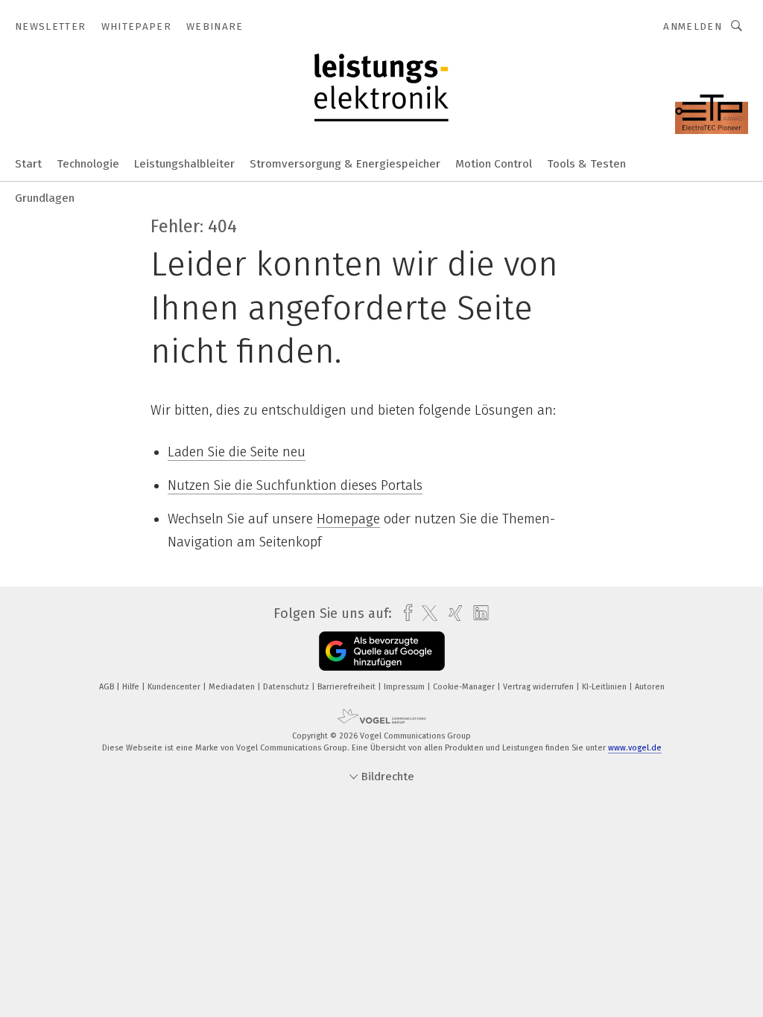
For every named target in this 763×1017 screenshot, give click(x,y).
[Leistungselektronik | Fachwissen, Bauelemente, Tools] (28, 163)
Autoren (650, 687)
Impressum (405, 687)
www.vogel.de (635, 748)
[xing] (452, 613)
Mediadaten (233, 687)
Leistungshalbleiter (184, 163)
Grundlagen (45, 198)
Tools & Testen (586, 163)
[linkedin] (477, 613)
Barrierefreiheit (347, 687)
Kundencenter (175, 687)
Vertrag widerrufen (539, 687)
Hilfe (132, 687)
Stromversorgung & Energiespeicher (345, 163)
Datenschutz (287, 687)
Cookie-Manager (465, 687)
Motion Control (493, 163)
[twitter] (426, 613)
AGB (107, 687)
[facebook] (404, 613)
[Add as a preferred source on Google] (382, 651)
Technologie (88, 163)
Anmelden (692, 26)
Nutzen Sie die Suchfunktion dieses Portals (295, 485)
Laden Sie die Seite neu (236, 452)
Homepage (348, 519)
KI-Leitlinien (605, 687)
